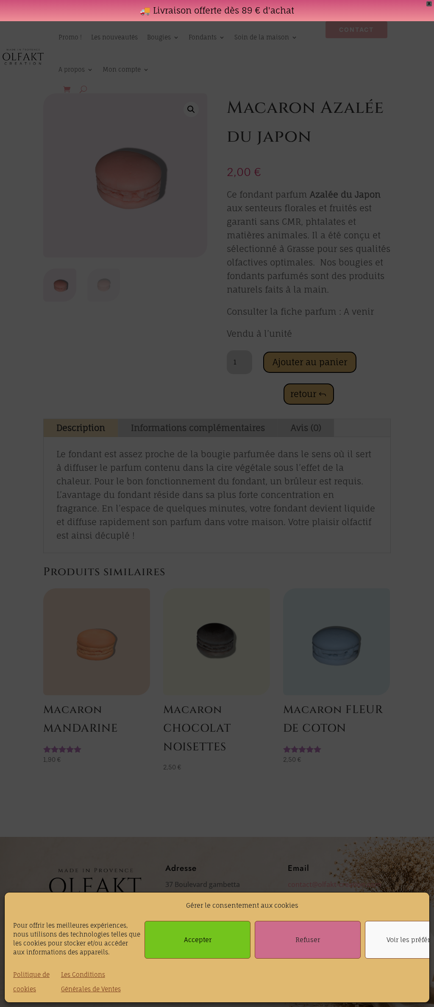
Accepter (197, 940)
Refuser (307, 940)
